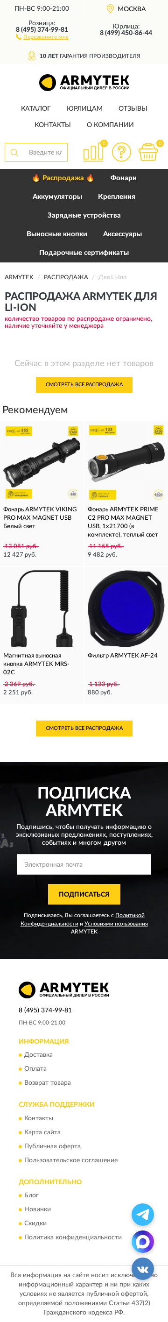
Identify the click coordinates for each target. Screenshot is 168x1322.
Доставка (38, 1055)
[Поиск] (14, 152)
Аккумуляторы (57, 196)
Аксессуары (122, 234)
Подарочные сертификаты (84, 252)
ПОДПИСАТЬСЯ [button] (84, 894)
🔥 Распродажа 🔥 (63, 178)
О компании (110, 125)
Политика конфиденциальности (73, 1238)
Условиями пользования (116, 923)
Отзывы (133, 109)
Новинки (37, 1210)
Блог (31, 1196)
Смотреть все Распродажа (84, 384)
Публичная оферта (52, 1146)
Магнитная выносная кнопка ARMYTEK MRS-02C (36, 664)
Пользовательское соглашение (71, 1160)
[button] (42, 36)
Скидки (35, 1224)
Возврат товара (47, 1083)
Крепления (116, 196)
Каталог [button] (36, 109)
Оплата (35, 1069)
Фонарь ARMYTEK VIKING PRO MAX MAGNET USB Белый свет (40, 518)
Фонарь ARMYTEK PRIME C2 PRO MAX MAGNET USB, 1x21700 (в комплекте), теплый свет (123, 522)
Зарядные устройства (84, 215)
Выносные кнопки (57, 234)
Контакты (53, 125)
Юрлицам (85, 109)
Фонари (124, 178)
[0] (148, 152)
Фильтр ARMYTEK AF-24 (123, 656)
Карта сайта (42, 1132)
